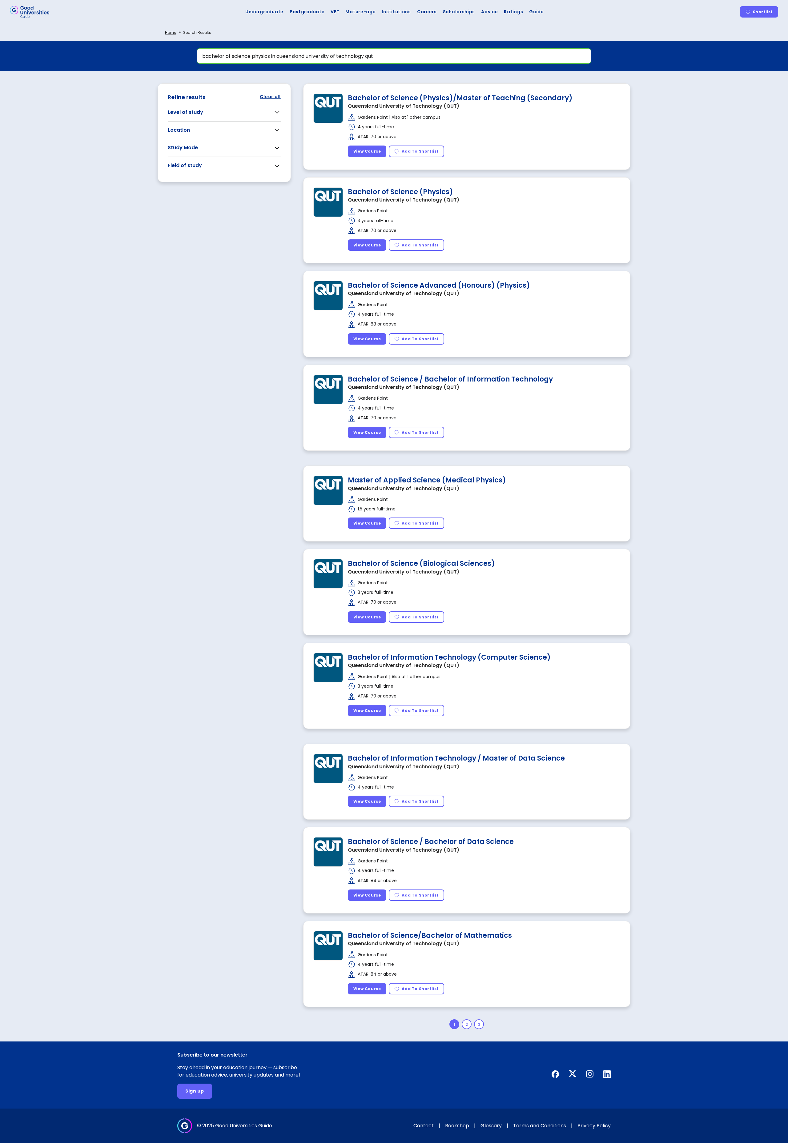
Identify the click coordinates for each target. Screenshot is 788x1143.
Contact (423, 1125)
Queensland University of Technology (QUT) (403, 106)
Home (170, 32)
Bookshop (457, 1125)
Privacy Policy (594, 1125)
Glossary (491, 1125)
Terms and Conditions (539, 1125)
